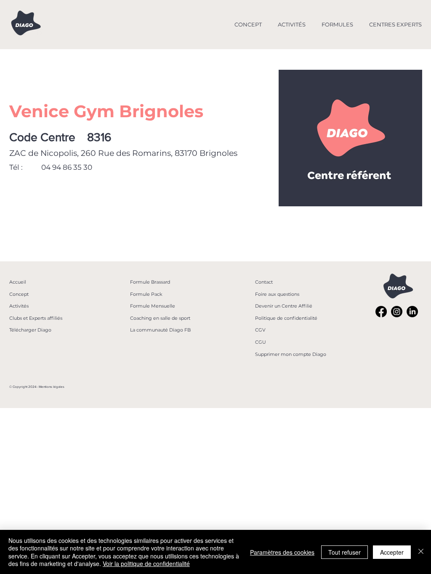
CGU (260, 342)
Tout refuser (344, 552)
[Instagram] (396, 311)
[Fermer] (421, 552)
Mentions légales (51, 387)
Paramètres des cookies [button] (282, 552)
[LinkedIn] (412, 311)
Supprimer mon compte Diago (290, 354)
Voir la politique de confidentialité (146, 563)
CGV (260, 330)
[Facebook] (381, 311)
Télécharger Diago (30, 330)
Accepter (392, 552)
